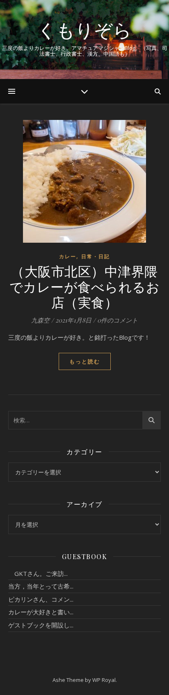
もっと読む (84, 361)
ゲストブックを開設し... (40, 625)
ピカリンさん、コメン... (40, 599)
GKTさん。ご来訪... (38, 573)
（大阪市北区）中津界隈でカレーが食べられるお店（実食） (84, 286)
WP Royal (104, 680)
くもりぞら (84, 29)
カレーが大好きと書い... (40, 612)
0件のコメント (117, 320)
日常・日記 (95, 256)
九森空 (40, 320)
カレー (67, 256)
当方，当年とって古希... (40, 586)
